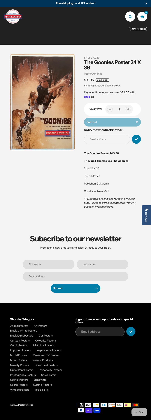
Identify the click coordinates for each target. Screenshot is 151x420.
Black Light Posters (21, 335)
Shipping (89, 85)
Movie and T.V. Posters (46, 355)
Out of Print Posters (21, 370)
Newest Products (42, 360)
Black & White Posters (23, 330)
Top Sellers (41, 389)
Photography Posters (23, 375)
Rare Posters (48, 375)
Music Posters (18, 360)
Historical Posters (43, 345)
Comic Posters (19, 345)
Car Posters (46, 335)
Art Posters (40, 325)
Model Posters (18, 355)
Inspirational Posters (48, 350)
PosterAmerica (25, 405)
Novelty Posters (19, 365)
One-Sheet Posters (46, 365)
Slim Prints (40, 379)
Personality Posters (50, 370)
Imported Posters (20, 350)
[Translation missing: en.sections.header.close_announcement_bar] (146, 3)
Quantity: (95, 108)
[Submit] (130, 331)
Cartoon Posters (20, 340)
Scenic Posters (19, 379)
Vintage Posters (19, 389)
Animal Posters (19, 325)
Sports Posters (19, 384)
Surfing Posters (42, 384)
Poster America (93, 73)
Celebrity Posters (45, 340)
